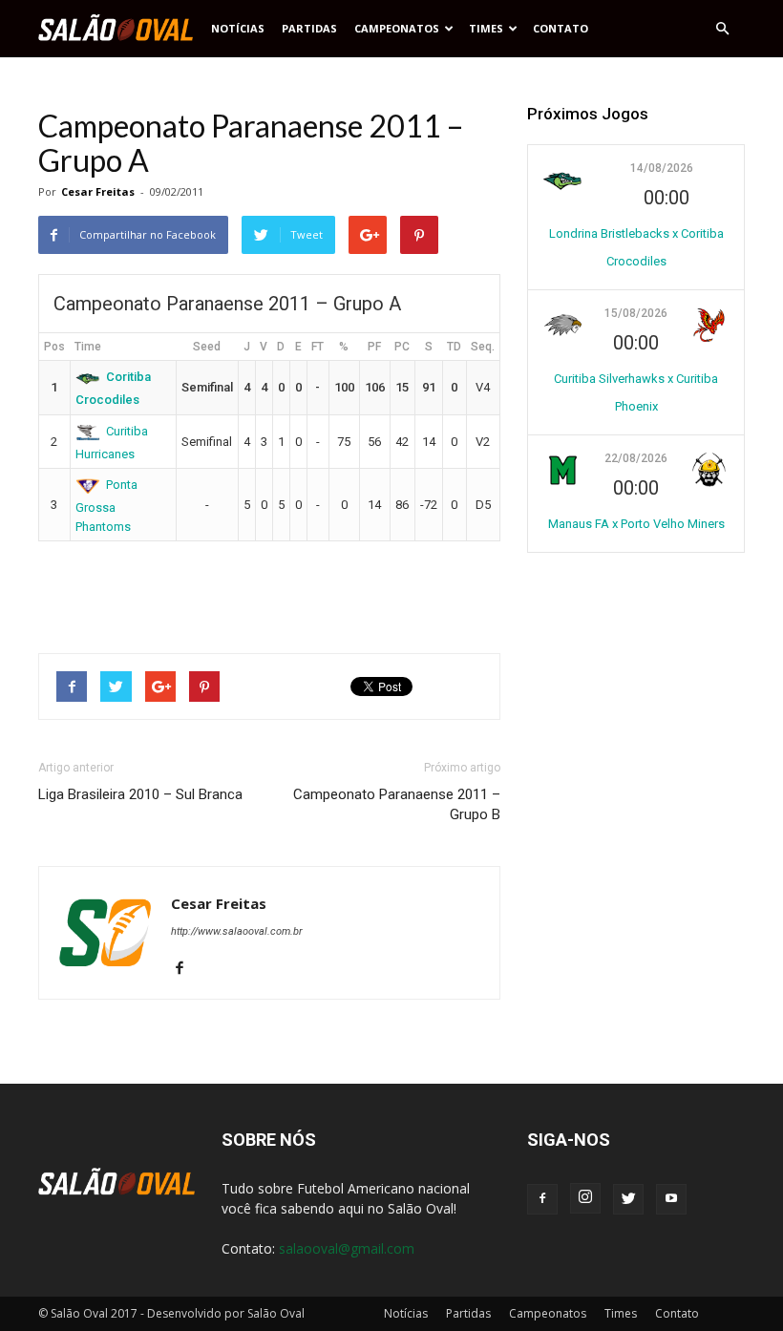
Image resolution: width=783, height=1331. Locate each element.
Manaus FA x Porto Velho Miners (636, 524)
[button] (722, 29)
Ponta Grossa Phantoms (106, 505)
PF (374, 346)
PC (402, 346)
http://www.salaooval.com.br (237, 931)
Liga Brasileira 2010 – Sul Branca (140, 794)
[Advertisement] (269, 589)
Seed (207, 346)
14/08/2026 (661, 168)
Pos (54, 346)
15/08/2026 (635, 313)
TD (454, 346)
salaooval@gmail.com (346, 1248)
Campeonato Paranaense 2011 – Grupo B (396, 804)
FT (317, 346)
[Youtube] (671, 1199)
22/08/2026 (635, 458)
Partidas (309, 28)
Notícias (238, 28)
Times (486, 28)
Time (87, 346)
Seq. (483, 346)
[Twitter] (628, 1199)
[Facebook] (186, 969)
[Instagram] (585, 1198)
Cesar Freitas (98, 191)
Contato (560, 28)
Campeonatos (396, 28)
